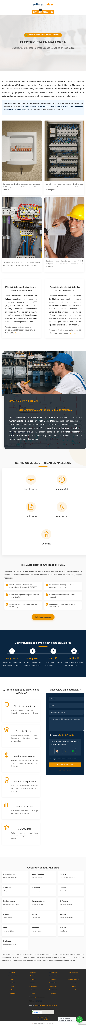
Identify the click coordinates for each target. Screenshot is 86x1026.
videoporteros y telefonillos (62, 106)
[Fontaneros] (12, 972)
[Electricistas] (53, 979)
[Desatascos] (33, 972)
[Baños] (12, 979)
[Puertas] (33, 993)
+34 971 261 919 (38, 1001)
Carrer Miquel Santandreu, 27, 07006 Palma (46, 1005)
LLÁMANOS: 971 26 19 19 (43, 12)
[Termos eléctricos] (74, 972)
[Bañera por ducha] (53, 976)
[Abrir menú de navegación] (40, 9)
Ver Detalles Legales (65, 770)
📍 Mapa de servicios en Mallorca (43, 1023)
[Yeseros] (33, 989)
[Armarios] (53, 993)
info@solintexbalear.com (39, 997)
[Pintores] (74, 986)
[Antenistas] (33, 979)
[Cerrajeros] (12, 983)
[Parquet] (74, 989)
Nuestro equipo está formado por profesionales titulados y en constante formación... (20, 330)
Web (38, 1017)
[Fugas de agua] (53, 972)
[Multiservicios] (53, 986)
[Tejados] (12, 986)
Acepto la (63, 735)
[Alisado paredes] (53, 989)
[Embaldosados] (33, 986)
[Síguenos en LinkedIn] (47, 1019)
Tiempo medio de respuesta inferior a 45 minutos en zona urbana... (65, 331)
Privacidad (43, 1017)
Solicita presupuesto (43, 617)
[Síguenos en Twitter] (44, 1019)
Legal (47, 1017)
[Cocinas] (74, 983)
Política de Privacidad (66, 735)
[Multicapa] (33, 976)
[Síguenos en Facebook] (39, 1019)
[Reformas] (33, 983)
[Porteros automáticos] (74, 979)
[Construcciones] (53, 983)
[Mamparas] (74, 976)
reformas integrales (22, 109)
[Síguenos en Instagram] (41, 1019)
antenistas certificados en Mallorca (35, 106)
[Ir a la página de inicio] (43, 4)
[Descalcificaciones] (12, 976)
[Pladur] (12, 989)
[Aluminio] (12, 993)
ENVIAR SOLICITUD (65, 765)
